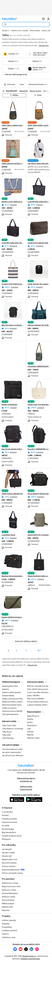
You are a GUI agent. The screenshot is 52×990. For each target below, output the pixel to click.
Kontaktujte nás (26, 781)
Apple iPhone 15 (33, 716)
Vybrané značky (9, 721)
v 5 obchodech (7, 293)
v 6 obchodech (33, 210)
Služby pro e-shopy (9, 890)
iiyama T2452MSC (33, 695)
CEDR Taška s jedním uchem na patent (13, 125)
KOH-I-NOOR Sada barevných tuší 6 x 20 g (38, 689)
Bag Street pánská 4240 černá (13, 449)
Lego (29, 729)
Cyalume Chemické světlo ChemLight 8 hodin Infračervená (38, 705)
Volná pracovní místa (9, 822)
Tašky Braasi (6, 732)
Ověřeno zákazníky (9, 920)
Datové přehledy (8, 900)
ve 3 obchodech (33, 502)
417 (39, 650)
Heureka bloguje (8, 829)
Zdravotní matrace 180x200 (12, 711)
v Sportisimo (6, 413)
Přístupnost (6, 839)
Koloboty (5, 689)
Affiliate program (8, 903)
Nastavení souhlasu (9, 863)
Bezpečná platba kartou (11, 870)
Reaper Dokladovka (9, 404)
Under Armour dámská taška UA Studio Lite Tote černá (13, 494)
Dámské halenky (8, 695)
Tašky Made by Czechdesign (12, 729)
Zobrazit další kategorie (14, 74)
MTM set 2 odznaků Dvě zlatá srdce (38, 686)
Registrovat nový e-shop (11, 886)
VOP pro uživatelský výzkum (12, 873)
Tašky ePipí (6, 735)
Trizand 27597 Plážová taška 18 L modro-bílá (13, 284)
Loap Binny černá (8, 535)
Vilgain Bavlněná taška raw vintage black (39, 576)
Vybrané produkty (35, 682)
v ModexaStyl (7, 458)
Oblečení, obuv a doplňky (19, 31)
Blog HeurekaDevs (9, 832)
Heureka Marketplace (10, 893)
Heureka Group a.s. (29, 956)
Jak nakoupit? (7, 849)
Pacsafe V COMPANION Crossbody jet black (39, 449)
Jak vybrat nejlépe (10, 745)
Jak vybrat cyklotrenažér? (11, 752)
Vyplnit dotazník (26, 789)
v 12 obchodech (7, 210)
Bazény (30, 722)
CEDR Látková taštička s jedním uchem (13, 163)
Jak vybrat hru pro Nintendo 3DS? (13, 755)
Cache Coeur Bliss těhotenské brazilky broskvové (38, 692)
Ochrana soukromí (8, 866)
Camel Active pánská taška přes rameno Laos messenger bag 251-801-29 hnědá (39, 243)
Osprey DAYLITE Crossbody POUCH (39, 535)
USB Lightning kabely (10, 714)
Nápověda (5, 910)
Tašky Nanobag (8, 738)
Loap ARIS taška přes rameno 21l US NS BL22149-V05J (13, 243)
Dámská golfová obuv (10, 686)
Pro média (5, 825)
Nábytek (30, 735)
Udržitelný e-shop (8, 937)
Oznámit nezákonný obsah (12, 836)
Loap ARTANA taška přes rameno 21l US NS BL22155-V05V (39, 202)
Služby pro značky (8, 897)
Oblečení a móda (33, 738)
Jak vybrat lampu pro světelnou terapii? (13, 749)
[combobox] (26, 24)
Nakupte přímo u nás (9, 859)
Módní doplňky (35, 31)
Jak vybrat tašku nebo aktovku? (39, 163)
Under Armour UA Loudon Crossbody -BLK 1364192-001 (39, 284)
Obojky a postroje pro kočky (12, 699)
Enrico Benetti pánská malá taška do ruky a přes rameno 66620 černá (39, 494)
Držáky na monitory (9, 708)
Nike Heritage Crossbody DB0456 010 (13, 325)
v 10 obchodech (7, 252)
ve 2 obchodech (33, 252)
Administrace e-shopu (10, 883)
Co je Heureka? (7, 812)
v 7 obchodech (33, 458)
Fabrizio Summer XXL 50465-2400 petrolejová (39, 325)
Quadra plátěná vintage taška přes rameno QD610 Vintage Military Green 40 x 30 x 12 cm (13, 617)
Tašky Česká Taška (9, 725)
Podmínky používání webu (30, 959)
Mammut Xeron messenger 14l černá (13, 576)
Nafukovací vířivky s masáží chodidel (13, 702)
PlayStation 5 (32, 725)
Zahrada (30, 732)
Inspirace (5, 934)
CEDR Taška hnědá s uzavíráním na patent (39, 125)
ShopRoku (6, 924)
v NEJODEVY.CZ (7, 626)
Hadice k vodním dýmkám (11, 692)
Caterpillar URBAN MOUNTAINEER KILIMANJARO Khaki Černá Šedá (39, 366)
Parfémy (30, 719)
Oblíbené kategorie (11, 682)
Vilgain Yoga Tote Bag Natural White (39, 404)
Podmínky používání (9, 819)
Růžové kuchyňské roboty (12, 705)
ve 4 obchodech (33, 331)
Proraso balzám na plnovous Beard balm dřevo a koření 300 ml (38, 702)
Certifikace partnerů (9, 930)
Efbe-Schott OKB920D (35, 699)
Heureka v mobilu (8, 852)
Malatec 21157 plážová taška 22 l (13, 202)
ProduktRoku (7, 927)
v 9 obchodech (7, 544)
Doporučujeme (34, 711)
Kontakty (5, 815)
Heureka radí (6, 856)
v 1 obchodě (6, 131)
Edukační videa (7, 907)
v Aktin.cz (31, 413)
